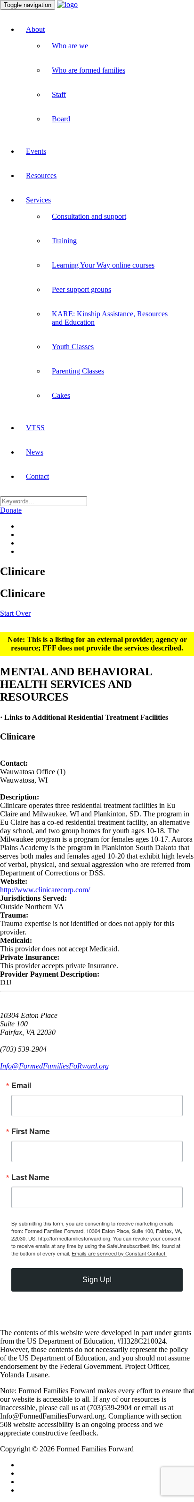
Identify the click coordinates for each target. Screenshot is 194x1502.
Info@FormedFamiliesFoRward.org (54, 1066)
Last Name (30, 1177)
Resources (41, 175)
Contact (37, 476)
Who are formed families (88, 70)
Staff (59, 94)
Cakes (61, 395)
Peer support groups (81, 289)
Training (64, 241)
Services (38, 200)
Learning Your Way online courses (103, 265)
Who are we (70, 46)
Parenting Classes (78, 371)
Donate (11, 510)
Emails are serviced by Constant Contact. (119, 1253)
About (35, 29)
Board (61, 119)
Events (36, 151)
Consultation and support (89, 216)
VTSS (35, 428)
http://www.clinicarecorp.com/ (45, 890)
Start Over (15, 613)
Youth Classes (73, 347)
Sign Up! (97, 1280)
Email (21, 1085)
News (34, 452)
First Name (30, 1131)
